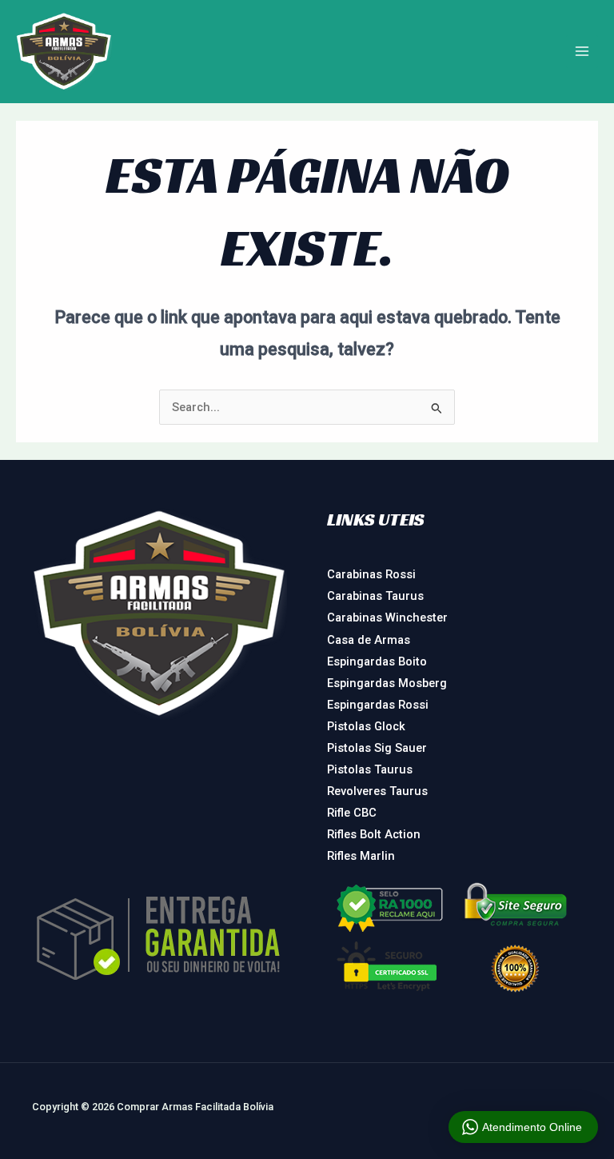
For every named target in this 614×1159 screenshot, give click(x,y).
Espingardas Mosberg (387, 683)
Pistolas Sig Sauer (377, 748)
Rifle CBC (352, 812)
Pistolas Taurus (370, 769)
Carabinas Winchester (387, 617)
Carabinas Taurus (375, 596)
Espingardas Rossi (378, 704)
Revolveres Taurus (377, 791)
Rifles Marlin (361, 856)
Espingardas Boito (377, 661)
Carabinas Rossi (371, 574)
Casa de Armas (368, 640)
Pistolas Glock (366, 726)
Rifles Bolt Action (374, 834)
